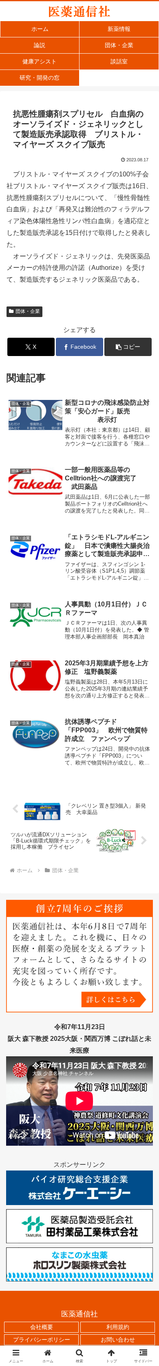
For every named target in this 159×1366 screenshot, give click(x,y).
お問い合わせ (118, 1339)
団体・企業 (27, 311)
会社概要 (41, 1327)
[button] (128, 347)
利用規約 (117, 1327)
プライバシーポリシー (41, 1339)
